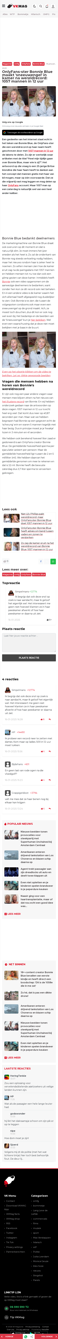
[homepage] (17, 6)
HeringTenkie (18, 1076)
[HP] (8, 732)
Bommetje (23, 14)
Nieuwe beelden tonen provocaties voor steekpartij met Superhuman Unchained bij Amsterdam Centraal (36, 838)
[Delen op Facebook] (40, 561)
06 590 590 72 (19, 1307)
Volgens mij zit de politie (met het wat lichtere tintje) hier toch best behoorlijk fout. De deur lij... (26, 1155)
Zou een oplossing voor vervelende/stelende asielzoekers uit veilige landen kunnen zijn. (28, 1086)
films (35, 1223)
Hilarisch (35, 14)
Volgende (47, 1336)
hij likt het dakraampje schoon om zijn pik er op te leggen (29, 1123)
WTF (12, 14)
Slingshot (38, 1275)
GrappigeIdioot (20, 793)
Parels (36, 1280)
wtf (34, 1247)
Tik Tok (10, 1242)
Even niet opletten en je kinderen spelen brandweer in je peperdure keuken (37, 886)
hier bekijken (38, 320)
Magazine (7, 64)
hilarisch (37, 1242)
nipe (12, 1131)
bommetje (39, 1205)
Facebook (11, 1228)
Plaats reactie (29, 657)
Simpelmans (22, 591)
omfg (16, 64)
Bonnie (6, 281)
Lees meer (14, 914)
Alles (5, 14)
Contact (10, 1201)
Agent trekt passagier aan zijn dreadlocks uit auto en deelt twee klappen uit (36, 872)
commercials (40, 1218)
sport (36, 1233)
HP (13, 732)
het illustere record (13, 401)
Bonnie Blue (38, 64)
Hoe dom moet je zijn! (16, 1138)
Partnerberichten (15, 1251)
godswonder (17, 1113)
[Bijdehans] (8, 764)
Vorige (9, 1336)
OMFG (46, 14)
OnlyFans (26, 64)
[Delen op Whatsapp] (53, 561)
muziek (37, 1228)
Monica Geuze (40, 1261)
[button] (41, 6)
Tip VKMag (17, 1317)
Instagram (11, 1237)
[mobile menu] (3, 6)
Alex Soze (38, 1266)
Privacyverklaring (32, 1327)
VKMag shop (13, 1218)
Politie (36, 1251)
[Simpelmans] (11, 593)
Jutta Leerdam (41, 1256)
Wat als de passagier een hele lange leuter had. (28, 1105)
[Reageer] (50, 719)
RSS (8, 1223)
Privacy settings (14, 1247)
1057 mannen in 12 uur (40, 151)
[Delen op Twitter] (47, 561)
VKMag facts (13, 1214)
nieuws (37, 1270)
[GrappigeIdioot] (8, 793)
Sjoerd (14, 1145)
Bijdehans (17, 764)
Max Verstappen (42, 1237)
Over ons (10, 1329)
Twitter (10, 1233)
